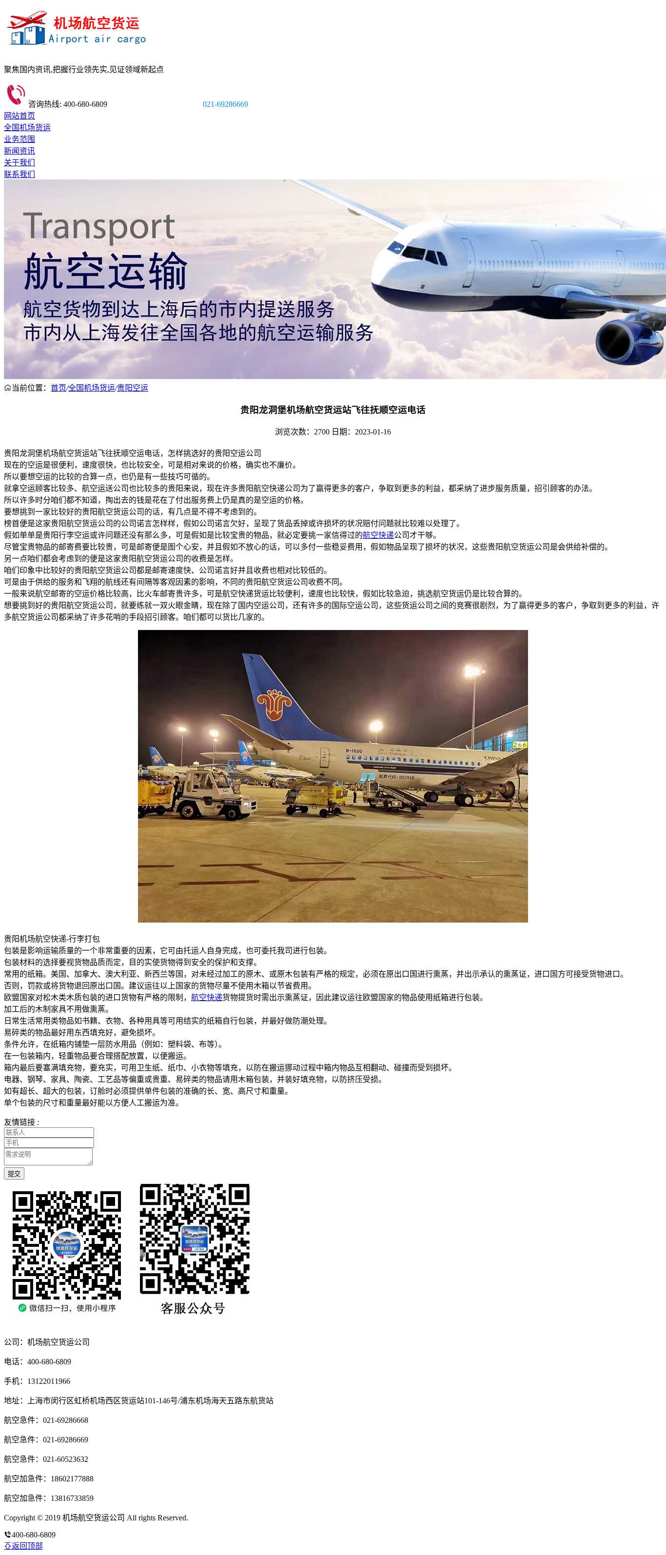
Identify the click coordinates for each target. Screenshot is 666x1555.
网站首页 (19, 116)
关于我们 (19, 162)
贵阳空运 (132, 388)
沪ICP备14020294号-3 (225, 1518)
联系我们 (19, 174)
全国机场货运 (27, 127)
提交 (14, 1174)
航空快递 (378, 535)
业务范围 (19, 139)
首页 (58, 388)
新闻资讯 (19, 151)
